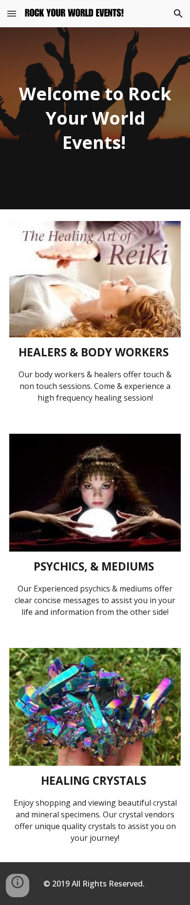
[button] (11, 13)
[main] (95, 118)
